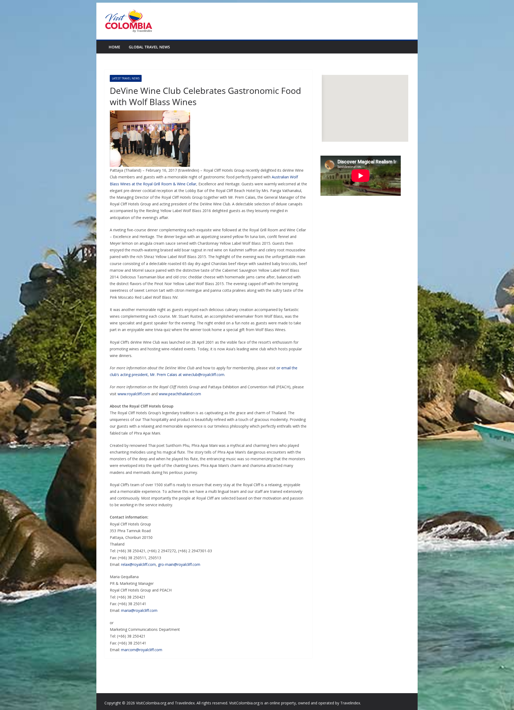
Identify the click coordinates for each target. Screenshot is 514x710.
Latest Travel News (125, 78)
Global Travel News (149, 46)
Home (114, 46)
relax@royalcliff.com (138, 564)
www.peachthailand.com (180, 393)
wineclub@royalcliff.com (203, 374)
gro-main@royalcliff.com (179, 564)
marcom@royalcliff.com (141, 649)
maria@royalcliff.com (139, 610)
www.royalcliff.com (134, 393)
